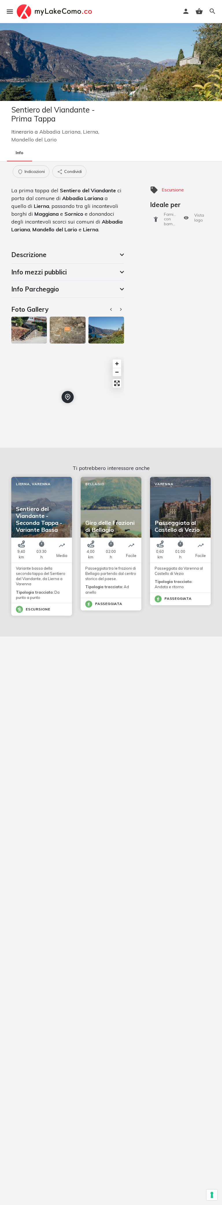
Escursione (173, 190)
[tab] (67, 254)
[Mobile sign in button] (186, 11)
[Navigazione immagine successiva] (121, 309)
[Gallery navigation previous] (111, 309)
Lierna (90, 131)
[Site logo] (55, 11)
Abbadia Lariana (60, 131)
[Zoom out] (117, 372)
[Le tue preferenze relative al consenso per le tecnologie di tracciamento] (211, 1194)
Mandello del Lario (34, 139)
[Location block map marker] (68, 397)
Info (19, 152)
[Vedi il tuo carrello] (199, 11)
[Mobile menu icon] (10, 11)
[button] (67, 255)
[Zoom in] (117, 363)
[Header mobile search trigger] (212, 11)
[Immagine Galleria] (29, 330)
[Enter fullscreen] (117, 383)
